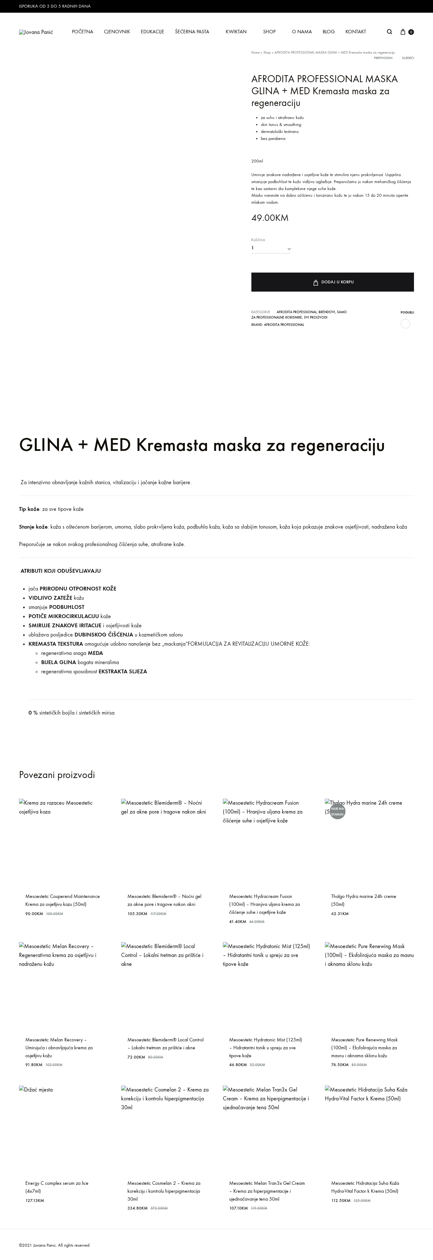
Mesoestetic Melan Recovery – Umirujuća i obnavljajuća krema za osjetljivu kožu (59, 1048)
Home (255, 52)
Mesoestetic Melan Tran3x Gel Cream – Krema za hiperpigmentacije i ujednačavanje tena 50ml (267, 1191)
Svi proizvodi (315, 317)
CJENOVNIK (117, 32)
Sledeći (408, 58)
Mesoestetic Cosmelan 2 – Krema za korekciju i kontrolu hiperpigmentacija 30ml (163, 1191)
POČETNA (82, 32)
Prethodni (383, 58)
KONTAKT (356, 32)
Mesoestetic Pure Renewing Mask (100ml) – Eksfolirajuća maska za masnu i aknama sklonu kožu (364, 1048)
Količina (258, 239)
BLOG (329, 32)
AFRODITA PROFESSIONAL (297, 312)
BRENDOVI (327, 312)
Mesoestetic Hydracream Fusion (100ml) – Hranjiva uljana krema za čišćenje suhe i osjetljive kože (264, 904)
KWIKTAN (236, 32)
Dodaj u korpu (337, 282)
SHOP (269, 32)
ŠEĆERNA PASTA (192, 32)
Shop (267, 52)
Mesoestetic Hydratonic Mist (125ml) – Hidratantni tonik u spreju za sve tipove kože (265, 1048)
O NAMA (302, 32)
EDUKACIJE (152, 32)
